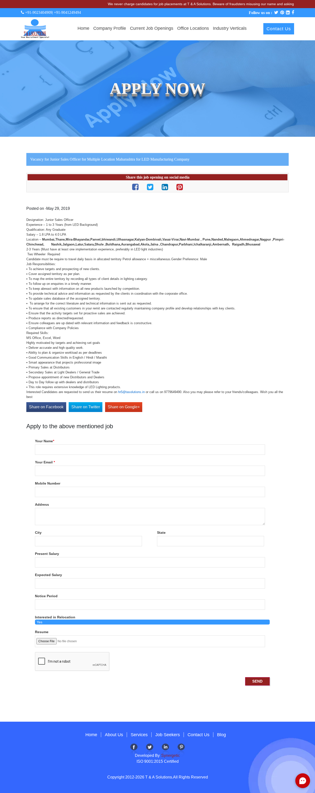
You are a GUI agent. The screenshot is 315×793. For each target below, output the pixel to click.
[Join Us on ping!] (181, 749)
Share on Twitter (85, 407)
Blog (221, 734)
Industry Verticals (230, 28)
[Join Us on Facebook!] (133, 749)
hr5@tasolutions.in (131, 392)
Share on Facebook (46, 407)
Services (139, 734)
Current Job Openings (151, 28)
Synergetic (170, 755)
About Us (114, 734)
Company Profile (109, 28)
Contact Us (279, 28)
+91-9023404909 (38, 12)
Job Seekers (167, 734)
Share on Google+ (124, 407)
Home (83, 28)
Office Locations (193, 28)
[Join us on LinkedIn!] (165, 749)
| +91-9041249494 (66, 12)
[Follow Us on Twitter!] (149, 749)
